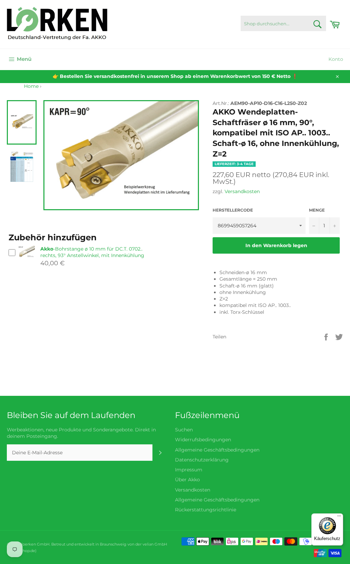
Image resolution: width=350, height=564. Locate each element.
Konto (335, 59)
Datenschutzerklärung (202, 460)
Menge (317, 210)
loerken (29, 544)
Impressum (188, 470)
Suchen (184, 430)
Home (31, 86)
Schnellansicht (26, 260)
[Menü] (339, 517)
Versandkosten (242, 191)
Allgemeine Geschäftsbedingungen (217, 450)
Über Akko (187, 479)
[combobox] (283, 23)
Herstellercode (233, 210)
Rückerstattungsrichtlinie (205, 510)
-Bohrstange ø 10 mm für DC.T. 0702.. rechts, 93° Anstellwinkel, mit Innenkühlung (92, 252)
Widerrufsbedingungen (203, 440)
